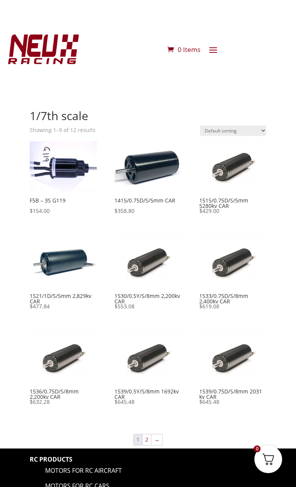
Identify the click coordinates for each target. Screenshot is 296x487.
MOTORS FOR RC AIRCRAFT (83, 470)
